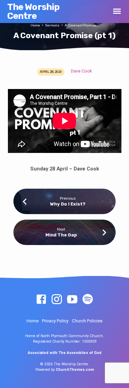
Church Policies (87, 320)
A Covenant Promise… (82, 25)
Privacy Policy (55, 320)
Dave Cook (81, 71)
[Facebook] (41, 299)
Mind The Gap (61, 234)
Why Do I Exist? (67, 204)
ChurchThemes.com (75, 369)
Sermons (52, 25)
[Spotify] (88, 299)
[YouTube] (72, 299)
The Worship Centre (33, 11)
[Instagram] (57, 299)
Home (35, 25)
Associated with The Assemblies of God (64, 353)
